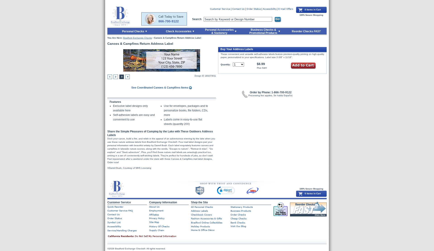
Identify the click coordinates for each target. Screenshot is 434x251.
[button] (226, 190)
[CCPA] (149, 236)
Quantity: (226, 64)
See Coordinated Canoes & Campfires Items (160, 87)
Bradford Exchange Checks (137, 38)
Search (196, 19)
